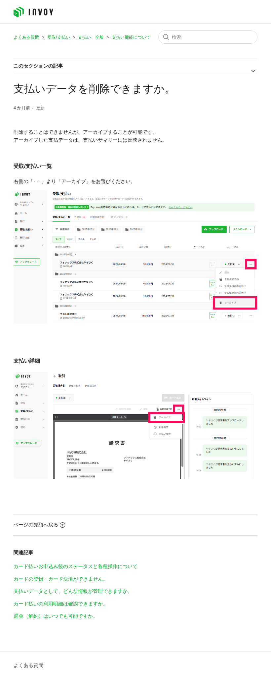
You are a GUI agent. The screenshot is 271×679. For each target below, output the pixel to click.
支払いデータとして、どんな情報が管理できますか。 (73, 591)
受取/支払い (58, 37)
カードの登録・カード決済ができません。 (61, 579)
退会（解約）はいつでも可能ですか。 (56, 616)
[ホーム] (33, 16)
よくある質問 (26, 37)
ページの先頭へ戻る (36, 524)
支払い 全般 (91, 37)
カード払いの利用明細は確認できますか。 (61, 603)
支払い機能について (131, 37)
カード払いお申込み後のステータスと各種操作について (75, 566)
